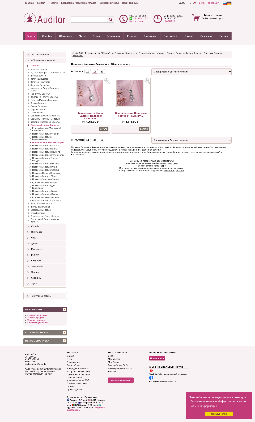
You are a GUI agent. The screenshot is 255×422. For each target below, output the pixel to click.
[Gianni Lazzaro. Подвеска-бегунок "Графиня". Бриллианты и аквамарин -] (130, 106)
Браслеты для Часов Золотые (45, 216)
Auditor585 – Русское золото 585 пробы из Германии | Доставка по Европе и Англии (114, 53)
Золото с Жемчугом (40, 82)
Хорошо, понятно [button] (219, 414)
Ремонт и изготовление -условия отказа (78, 376)
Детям (96, 36)
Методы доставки (37, 341)
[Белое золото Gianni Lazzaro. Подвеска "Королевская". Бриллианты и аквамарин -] (90, 106)
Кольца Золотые (39, 103)
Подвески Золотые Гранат (45, 149)
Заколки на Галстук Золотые (44, 97)
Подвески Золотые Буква (44, 191)
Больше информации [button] (203, 406)
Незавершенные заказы (120, 368)
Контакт (41, 3)
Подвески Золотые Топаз (44, 176)
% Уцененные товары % (43, 60)
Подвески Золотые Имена (45, 194)
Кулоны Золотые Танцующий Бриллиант (46, 129)
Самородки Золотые (41, 210)
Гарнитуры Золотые (40, 94)
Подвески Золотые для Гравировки (43, 186)
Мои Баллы (113, 362)
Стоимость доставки (37, 315)
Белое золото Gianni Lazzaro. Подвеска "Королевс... (91, 116)
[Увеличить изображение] (107, 81)
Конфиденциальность (38, 323)
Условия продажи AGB (78, 380)
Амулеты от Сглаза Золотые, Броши (45, 89)
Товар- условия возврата (79, 371)
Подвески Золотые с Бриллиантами (42, 138)
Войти (202, 3)
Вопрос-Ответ (74, 365)
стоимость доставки (168, 163)
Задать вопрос (136, 21)
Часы (82, 36)
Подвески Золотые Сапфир (46, 170)
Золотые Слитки (39, 69)
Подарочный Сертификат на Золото (45, 220)
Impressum (38, 374)
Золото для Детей (39, 79)
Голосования (73, 362)
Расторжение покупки (120, 380)
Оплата (70, 386)
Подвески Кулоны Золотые (45, 125)
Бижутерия (150, 36)
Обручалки (65, 36)
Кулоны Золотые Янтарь (44, 182)
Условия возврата (36, 320)
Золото (31, 36)
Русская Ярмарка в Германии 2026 (48, 72)
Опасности (78, 154)
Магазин (161, 53)
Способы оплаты (37, 332)
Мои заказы (114, 359)
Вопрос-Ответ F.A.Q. (118, 365)
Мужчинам (113, 36)
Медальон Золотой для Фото (46, 200)
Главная (29, 3)
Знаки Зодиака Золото (42, 203)
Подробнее (169, 21)
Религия (132, 36)
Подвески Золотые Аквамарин (48, 142)
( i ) (187, 3)
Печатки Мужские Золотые (44, 100)
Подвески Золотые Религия (45, 164)
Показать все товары (41, 54)
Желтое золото (38, 76)
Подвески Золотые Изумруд (46, 152)
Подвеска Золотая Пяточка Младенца (45, 159)
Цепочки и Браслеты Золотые (45, 116)
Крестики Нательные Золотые (46, 122)
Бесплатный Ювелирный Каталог (78, 3)
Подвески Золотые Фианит (45, 134)
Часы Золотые (38, 213)
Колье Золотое (38, 112)
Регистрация (213, 3)
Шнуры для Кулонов (40, 207)
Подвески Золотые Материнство (48, 155)
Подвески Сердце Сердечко (46, 173)
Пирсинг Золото (38, 109)
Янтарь (189, 36)
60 (102, 71)
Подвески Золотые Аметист (46, 145)
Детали (103, 129)
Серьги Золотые (39, 106)
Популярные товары (41, 296)
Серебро (47, 36)
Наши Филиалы (130, 3)
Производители (74, 389)
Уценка (223, 36)
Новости (53, 3)
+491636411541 (140, 18)
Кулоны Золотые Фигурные (45, 197)
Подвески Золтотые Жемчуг (46, 179)
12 (87, 71)
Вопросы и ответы (109, 3)
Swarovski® (171, 36)
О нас (69, 359)
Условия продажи (35, 318)
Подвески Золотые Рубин (44, 167)
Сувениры (206, 36)
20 (95, 71)
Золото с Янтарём (40, 85)
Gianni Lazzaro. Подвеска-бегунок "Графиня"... (131, 114)
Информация (34, 309)
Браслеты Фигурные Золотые (45, 119)
